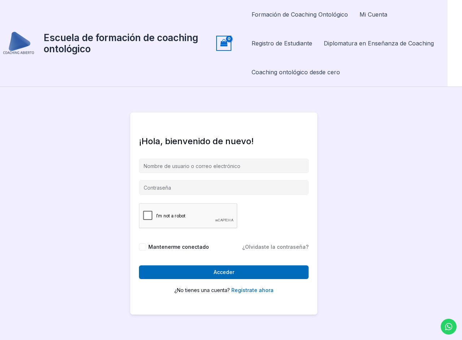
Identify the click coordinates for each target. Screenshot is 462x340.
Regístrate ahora (252, 290)
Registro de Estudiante (282, 43)
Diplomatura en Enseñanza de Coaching (379, 43)
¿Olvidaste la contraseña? (275, 247)
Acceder (224, 272)
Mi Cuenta (373, 14)
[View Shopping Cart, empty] (223, 43)
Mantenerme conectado (178, 247)
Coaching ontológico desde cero (296, 72)
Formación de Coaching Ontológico (300, 14)
